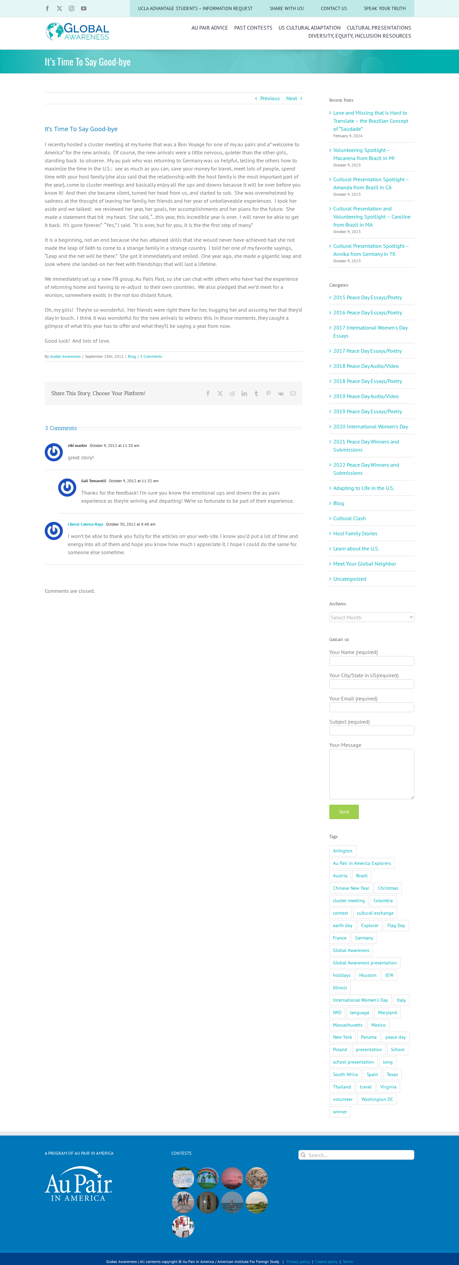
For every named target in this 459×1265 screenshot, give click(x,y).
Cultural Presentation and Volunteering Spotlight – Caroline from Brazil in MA (372, 216)
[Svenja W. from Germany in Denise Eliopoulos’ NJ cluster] (256, 1178)
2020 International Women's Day (370, 426)
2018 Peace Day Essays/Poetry (367, 381)
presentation (369, 1049)
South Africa (345, 1074)
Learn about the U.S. (356, 548)
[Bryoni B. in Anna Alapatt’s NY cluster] (256, 1202)
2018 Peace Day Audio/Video (366, 365)
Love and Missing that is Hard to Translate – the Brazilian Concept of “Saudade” (370, 120)
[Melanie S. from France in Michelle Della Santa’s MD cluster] (232, 1202)
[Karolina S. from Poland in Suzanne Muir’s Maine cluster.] (183, 1227)
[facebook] (47, 8)
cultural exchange (375, 913)
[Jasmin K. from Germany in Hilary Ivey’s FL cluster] (183, 1202)
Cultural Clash (349, 518)
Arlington (342, 850)
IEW (389, 975)
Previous (270, 98)
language (359, 1012)
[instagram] (71, 8)
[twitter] (59, 8)
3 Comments (151, 356)
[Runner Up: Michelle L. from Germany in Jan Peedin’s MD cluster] (207, 1178)
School (398, 1049)
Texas (392, 1074)
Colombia (383, 900)
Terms (348, 1261)
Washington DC (377, 1099)
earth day (342, 925)
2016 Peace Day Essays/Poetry (367, 312)
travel (366, 1086)
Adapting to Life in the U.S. (363, 488)
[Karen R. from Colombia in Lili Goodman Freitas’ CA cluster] (232, 1178)
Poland (340, 1049)
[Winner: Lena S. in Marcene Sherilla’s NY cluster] (183, 1178)
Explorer (370, 925)
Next (291, 98)
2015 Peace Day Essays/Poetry (367, 297)
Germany (364, 937)
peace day (395, 1037)
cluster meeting (349, 900)
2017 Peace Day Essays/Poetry (367, 350)
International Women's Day (360, 1000)
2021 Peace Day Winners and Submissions (366, 445)
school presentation (353, 1062)
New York (342, 1037)
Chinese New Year (351, 888)
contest (340, 913)
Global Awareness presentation (365, 962)
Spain (372, 1074)
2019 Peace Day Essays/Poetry (367, 411)
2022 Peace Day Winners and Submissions (366, 468)
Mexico (378, 1025)
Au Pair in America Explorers (362, 863)
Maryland (387, 1012)
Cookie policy (326, 1261)
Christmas (388, 888)
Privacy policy (298, 1261)
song (388, 1062)
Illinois (340, 987)
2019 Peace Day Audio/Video (366, 396)
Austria (340, 875)
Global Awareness (65, 356)
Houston (368, 975)
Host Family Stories (355, 533)
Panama (369, 1037)
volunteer (343, 1099)
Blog (132, 356)
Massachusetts (348, 1025)
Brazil (362, 875)
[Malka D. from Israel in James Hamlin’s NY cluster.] (207, 1202)
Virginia (388, 1086)
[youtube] (83, 8)
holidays (341, 975)
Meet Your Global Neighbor (364, 563)
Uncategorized (349, 578)
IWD (337, 1012)
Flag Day (396, 925)
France (339, 937)
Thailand (342, 1086)
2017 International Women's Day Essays (370, 331)
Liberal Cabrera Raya (85, 524)
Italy (401, 1000)
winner (340, 1111)
